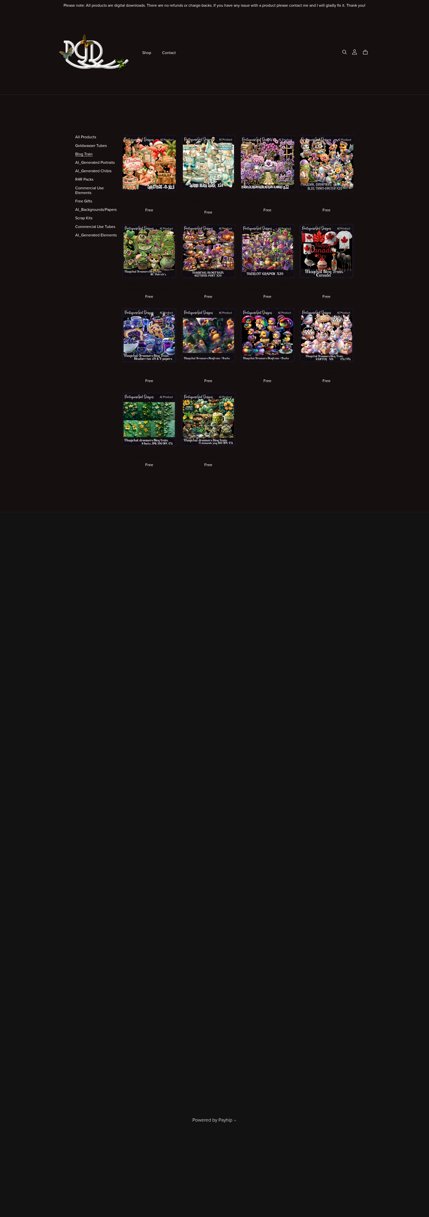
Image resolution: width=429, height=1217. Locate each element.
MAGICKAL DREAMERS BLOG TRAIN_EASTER (326, 371)
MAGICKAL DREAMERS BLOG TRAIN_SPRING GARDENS (267, 200)
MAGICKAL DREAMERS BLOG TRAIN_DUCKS (267, 371)
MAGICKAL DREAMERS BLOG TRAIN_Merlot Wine (267, 287)
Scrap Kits (83, 218)
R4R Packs (84, 179)
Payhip (225, 1120)
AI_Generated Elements (96, 235)
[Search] (344, 52)
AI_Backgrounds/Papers (96, 209)
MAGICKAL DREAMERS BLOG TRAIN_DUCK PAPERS (208, 371)
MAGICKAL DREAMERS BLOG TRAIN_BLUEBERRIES (149, 371)
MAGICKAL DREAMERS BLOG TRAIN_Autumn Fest (208, 287)
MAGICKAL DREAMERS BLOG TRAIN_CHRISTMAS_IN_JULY (149, 200)
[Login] (355, 51)
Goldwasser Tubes (91, 145)
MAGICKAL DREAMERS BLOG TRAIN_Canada (326, 287)
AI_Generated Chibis (93, 171)
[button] (235, 1121)
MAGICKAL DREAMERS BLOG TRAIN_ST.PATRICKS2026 (149, 287)
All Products (85, 137)
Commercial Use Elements (89, 190)
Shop (146, 52)
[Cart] (367, 52)
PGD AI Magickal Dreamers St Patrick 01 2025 (208, 455)
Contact (169, 52)
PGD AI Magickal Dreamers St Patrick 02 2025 (149, 455)
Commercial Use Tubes (95, 226)
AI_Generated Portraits (95, 162)
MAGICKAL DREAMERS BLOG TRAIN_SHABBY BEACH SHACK (208, 200)
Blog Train (84, 154)
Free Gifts (83, 201)
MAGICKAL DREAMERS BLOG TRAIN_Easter (326, 200)
